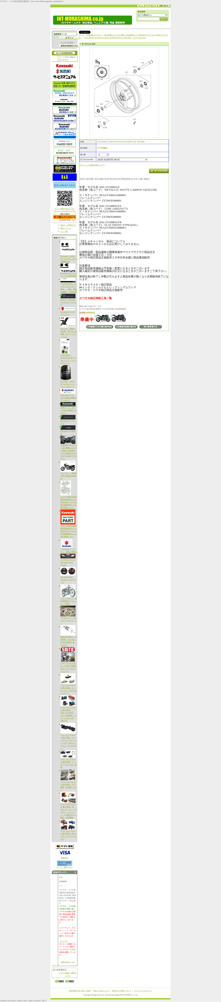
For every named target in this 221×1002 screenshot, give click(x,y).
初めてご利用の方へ (68, 225)
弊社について (65, 228)
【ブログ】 (63, 941)
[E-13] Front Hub (139, 38)
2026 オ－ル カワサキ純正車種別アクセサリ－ (68, 410)
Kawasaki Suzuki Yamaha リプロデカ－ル (68, 579)
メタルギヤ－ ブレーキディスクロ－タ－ (68, 620)
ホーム (81, 35)
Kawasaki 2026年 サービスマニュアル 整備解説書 (69, 259)
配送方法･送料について (121, 991)
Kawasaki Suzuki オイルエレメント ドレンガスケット (68, 384)
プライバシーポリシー (143, 991)
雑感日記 (64, 858)
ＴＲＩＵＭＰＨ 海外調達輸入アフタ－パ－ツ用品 (68, 601)
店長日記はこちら (68, 962)
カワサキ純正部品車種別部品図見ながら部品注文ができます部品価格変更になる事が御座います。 (68, 502)
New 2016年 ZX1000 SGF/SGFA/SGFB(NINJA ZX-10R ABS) (107, 38)
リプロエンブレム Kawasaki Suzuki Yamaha (67, 562)
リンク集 (64, 231)
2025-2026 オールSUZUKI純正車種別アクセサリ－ (68, 398)
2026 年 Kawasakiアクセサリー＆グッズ (68, 302)
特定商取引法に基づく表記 (80, 991)
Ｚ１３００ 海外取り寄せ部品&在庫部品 (68, 476)
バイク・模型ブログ (65, 867)
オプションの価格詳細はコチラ (92, 165)
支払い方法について (101, 991)
